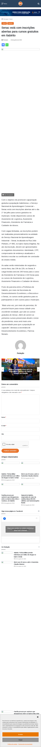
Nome (3, 417)
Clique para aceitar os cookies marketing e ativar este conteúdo (20, 529)
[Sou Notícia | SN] (20, 3)
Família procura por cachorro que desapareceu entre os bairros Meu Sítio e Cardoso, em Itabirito (26, 714)
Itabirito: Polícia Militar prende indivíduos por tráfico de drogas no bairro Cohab (10, 476)
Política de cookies (12, 744)
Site (2, 434)
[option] (20, 369)
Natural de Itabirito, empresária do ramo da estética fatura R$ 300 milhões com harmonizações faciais (30, 498)
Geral (10, 19)
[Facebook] (3, 44)
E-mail (3, 425)
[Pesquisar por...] (39, 4)
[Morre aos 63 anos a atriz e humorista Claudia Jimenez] (30, 467)
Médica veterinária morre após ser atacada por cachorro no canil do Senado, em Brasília (20, 371)
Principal (5, 19)
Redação (5, 40)
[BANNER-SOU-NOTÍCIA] (20, 12)
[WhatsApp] (6, 44)
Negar (20, 740)
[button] (38, 717)
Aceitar (20, 734)
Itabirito (10, 23)
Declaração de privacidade (25, 744)
